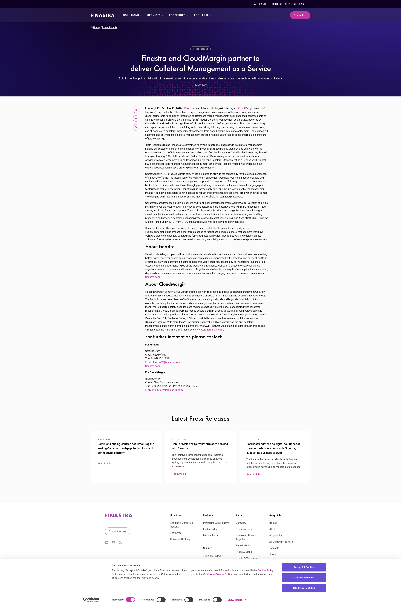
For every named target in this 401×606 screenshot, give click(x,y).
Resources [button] (177, 15)
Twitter (120, 542)
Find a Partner (210, 529)
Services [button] (154, 15)
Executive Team (244, 529)
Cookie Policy (265, 570)
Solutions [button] (131, 15)
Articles (273, 522)
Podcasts (274, 548)
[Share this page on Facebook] (136, 127)
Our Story (241, 522)
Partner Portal (210, 535)
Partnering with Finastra (216, 522)
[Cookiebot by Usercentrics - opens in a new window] (91, 599)
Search (263, 4)
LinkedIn (107, 542)
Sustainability (243, 545)
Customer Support (213, 555)
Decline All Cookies (304, 587)
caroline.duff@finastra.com (164, 362)
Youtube (113, 542)
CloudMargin (245, 108)
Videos (273, 554)
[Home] (102, 15)
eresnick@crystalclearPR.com (165, 390)
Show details (235, 599)
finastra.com (152, 276)
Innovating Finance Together (246, 537)
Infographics (276, 535)
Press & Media (109, 27)
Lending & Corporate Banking (181, 524)
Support (291, 4)
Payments (176, 532)
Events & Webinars (246, 558)
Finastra (189, 108)
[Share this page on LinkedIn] (136, 110)
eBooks (273, 529)
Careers (304, 4)
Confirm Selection (304, 577)
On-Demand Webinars (281, 541)
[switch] (161, 599)
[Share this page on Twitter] (136, 118)
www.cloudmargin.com (210, 329)
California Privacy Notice (218, 574)
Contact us (300, 15)
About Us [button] (201, 15)
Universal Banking (180, 539)
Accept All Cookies (304, 567)
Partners (276, 4)
